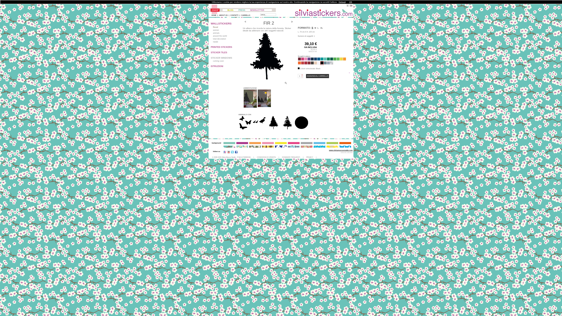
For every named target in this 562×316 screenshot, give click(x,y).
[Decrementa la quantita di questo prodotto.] (302, 77)
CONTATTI (234, 15)
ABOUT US (223, 15)
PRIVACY (309, 157)
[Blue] (318, 60)
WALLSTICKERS (221, 23)
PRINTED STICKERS (221, 47)
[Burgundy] (299, 60)
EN (351, 5)
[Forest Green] (331, 60)
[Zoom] (266, 56)
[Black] (322, 63)
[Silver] (331, 63)
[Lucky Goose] (259, 124)
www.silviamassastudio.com (341, 150)
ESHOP (215, 10)
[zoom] (285, 83)
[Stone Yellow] (341, 60)
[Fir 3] (287, 129)
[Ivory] (315, 63)
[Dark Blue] (315, 60)
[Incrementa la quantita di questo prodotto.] (302, 75)
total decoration (219, 39)
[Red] (305, 63)
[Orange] (299, 63)
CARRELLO (245, 15)
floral (215, 27)
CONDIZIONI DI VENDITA (266, 157)
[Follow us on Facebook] (236, 152)
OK (350, 2)
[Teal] (322, 60)
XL (321, 28)
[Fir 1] (273, 129)
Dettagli (342, 2)
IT (347, 5)
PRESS (241, 10)
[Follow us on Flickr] (224, 152)
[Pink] (305, 60)
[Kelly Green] (328, 60)
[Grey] (325, 63)
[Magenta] (302, 60)
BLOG (230, 10)
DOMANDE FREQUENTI (291, 157)
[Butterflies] (245, 129)
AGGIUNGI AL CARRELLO (317, 76)
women (216, 30)
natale (215, 42)
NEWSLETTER (257, 10)
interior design (347, 152)
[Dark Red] (309, 63)
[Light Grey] (328, 63)
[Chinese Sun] (301, 129)
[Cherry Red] (302, 63)
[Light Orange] (344, 60)
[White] (318, 63)
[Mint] (325, 60)
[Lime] (338, 60)
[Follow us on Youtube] (228, 152)
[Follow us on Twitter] (232, 152)
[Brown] (312, 63)
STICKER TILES (219, 52)
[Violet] (309, 60)
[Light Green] (334, 60)
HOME (213, 15)
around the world (220, 36)
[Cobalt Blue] (312, 60)
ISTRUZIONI (217, 66)
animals (216, 33)
